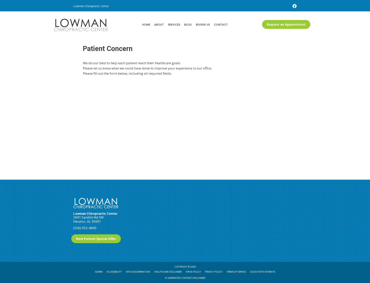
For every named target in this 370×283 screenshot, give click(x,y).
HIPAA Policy (193, 271)
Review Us (203, 25)
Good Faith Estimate (262, 271)
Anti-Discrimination (138, 271)
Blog (188, 25)
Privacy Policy (214, 271)
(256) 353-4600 (84, 228)
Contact (221, 25)
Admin (99, 271)
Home (146, 25)
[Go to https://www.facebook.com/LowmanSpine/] (295, 6)
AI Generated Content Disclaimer (185, 278)
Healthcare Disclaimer (168, 271)
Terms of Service (236, 271)
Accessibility (114, 271)
